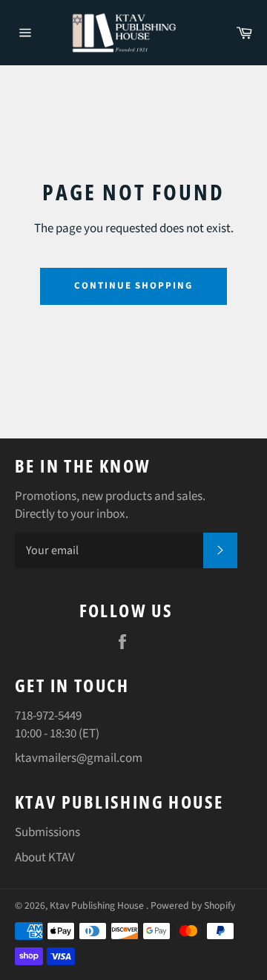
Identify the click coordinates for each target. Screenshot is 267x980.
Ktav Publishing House (98, 905)
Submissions (47, 832)
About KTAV (45, 857)
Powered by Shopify (193, 905)
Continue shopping (133, 285)
